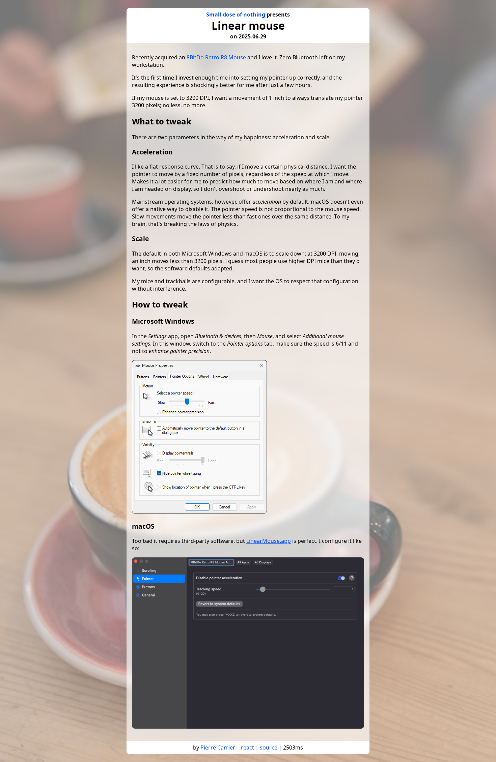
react (247, 747)
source (268, 747)
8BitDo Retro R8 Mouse (216, 57)
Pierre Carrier (217, 747)
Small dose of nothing (235, 14)
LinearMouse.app (268, 541)
